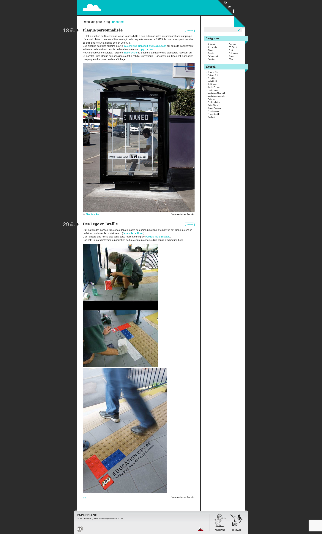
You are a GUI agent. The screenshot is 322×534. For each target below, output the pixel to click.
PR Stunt (233, 47)
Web (231, 59)
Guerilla (211, 59)
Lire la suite (92, 214)
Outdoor (189, 30)
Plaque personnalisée (103, 30)
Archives (220, 530)
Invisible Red (213, 81)
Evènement (213, 56)
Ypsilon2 (211, 117)
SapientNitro (130, 52)
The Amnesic (213, 111)
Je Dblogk (212, 84)
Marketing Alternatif (216, 93)
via (84, 497)
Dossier (211, 53)
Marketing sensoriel (216, 96)
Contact (236, 530)
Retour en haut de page (201, 529)
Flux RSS (226, 3)
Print (231, 50)
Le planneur (213, 90)
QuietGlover (213, 105)
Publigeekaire (214, 102)
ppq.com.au (146, 49)
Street (231, 56)
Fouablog (212, 78)
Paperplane (115, 7)
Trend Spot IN (214, 114)
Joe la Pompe (214, 87)
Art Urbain (212, 47)
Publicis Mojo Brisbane (157, 236)
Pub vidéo (233, 53)
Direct (210, 50)
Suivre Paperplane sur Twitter (230, 7)
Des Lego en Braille (100, 224)
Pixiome (211, 99)
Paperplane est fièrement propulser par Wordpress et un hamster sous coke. (80, 529)
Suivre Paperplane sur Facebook (234, 11)
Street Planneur (215, 108)
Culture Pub (213, 75)
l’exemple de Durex (133, 233)
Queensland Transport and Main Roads (145, 46)
